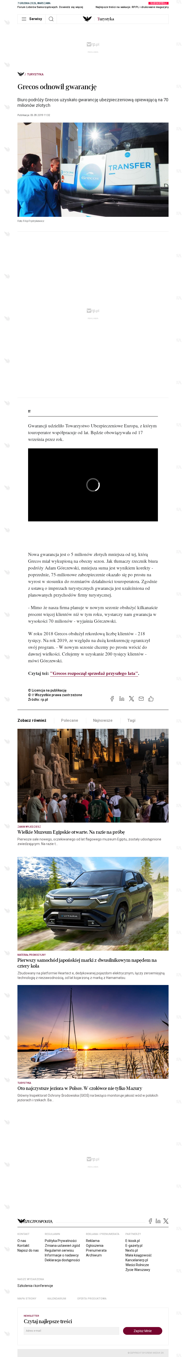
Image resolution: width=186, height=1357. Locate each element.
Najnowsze (103, 720)
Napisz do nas (28, 1250)
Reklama (93, 1241)
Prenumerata (96, 1250)
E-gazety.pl (133, 1246)
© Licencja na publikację (47, 690)
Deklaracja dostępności (62, 1260)
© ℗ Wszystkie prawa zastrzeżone (55, 695)
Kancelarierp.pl (136, 1260)
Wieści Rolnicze (137, 1265)
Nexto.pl (131, 1250)
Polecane (69, 720)
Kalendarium (56, 1298)
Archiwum (94, 1255)
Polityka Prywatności (61, 1241)
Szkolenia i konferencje (35, 1286)
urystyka (105, 19)
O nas (21, 1241)
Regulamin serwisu (59, 1250)
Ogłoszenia (94, 1246)
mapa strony (26, 1298)
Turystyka (35, 74)
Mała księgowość (138, 1255)
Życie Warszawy (137, 1270)
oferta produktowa (92, 1298)
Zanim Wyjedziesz (29, 826)
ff (29, 411)
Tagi (131, 720)
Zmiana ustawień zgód (62, 1246)
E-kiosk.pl (132, 1241)
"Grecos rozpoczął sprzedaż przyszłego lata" (94, 673)
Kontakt (23, 1246)
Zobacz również (31, 720)
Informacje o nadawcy (62, 1255)
